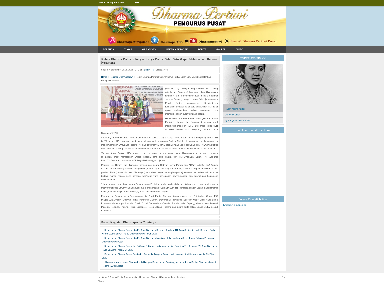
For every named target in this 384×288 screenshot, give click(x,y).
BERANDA (108, 49)
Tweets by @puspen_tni (234, 205)
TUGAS (128, 49)
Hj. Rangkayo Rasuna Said (238, 120)
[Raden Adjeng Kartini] (253, 105)
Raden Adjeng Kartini (235, 109)
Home (104, 77)
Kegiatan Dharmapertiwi (121, 77)
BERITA (202, 49)
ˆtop (284, 277)
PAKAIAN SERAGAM (177, 49)
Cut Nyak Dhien (232, 114)
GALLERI (221, 49)
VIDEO (239, 49)
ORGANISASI (149, 49)
